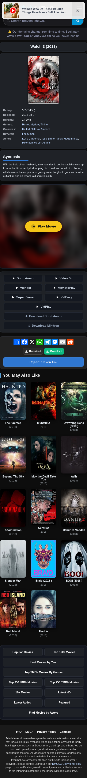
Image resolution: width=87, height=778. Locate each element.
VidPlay (46, 306)
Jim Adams (44, 142)
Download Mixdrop (45, 325)
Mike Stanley (29, 142)
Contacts (65, 731)
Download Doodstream (45, 316)
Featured (64, 702)
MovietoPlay (66, 287)
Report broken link (43, 362)
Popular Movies (22, 652)
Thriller (45, 124)
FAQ (19, 731)
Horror (25, 124)
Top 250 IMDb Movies (23, 682)
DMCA (29, 731)
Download (35, 351)
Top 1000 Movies (64, 652)
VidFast (25, 287)
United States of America (36, 129)
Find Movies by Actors (43, 712)
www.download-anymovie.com (29, 35)
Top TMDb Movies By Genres (44, 672)
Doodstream (25, 278)
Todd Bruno (48, 138)
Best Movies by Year (43, 662)
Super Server (25, 297)
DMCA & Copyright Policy (66, 764)
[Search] (77, 20)
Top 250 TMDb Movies (64, 682)
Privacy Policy (46, 731)
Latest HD (64, 692)
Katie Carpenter (31, 138)
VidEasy (66, 297)
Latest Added (22, 702)
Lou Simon (28, 134)
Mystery (35, 124)
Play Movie (47, 226)
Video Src (66, 278)
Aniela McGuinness (67, 138)
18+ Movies (22, 692)
